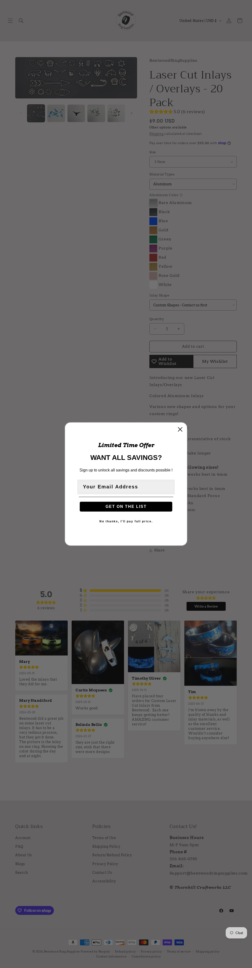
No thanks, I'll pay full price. (126, 521)
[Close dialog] (180, 429)
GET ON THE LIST (126, 506)
